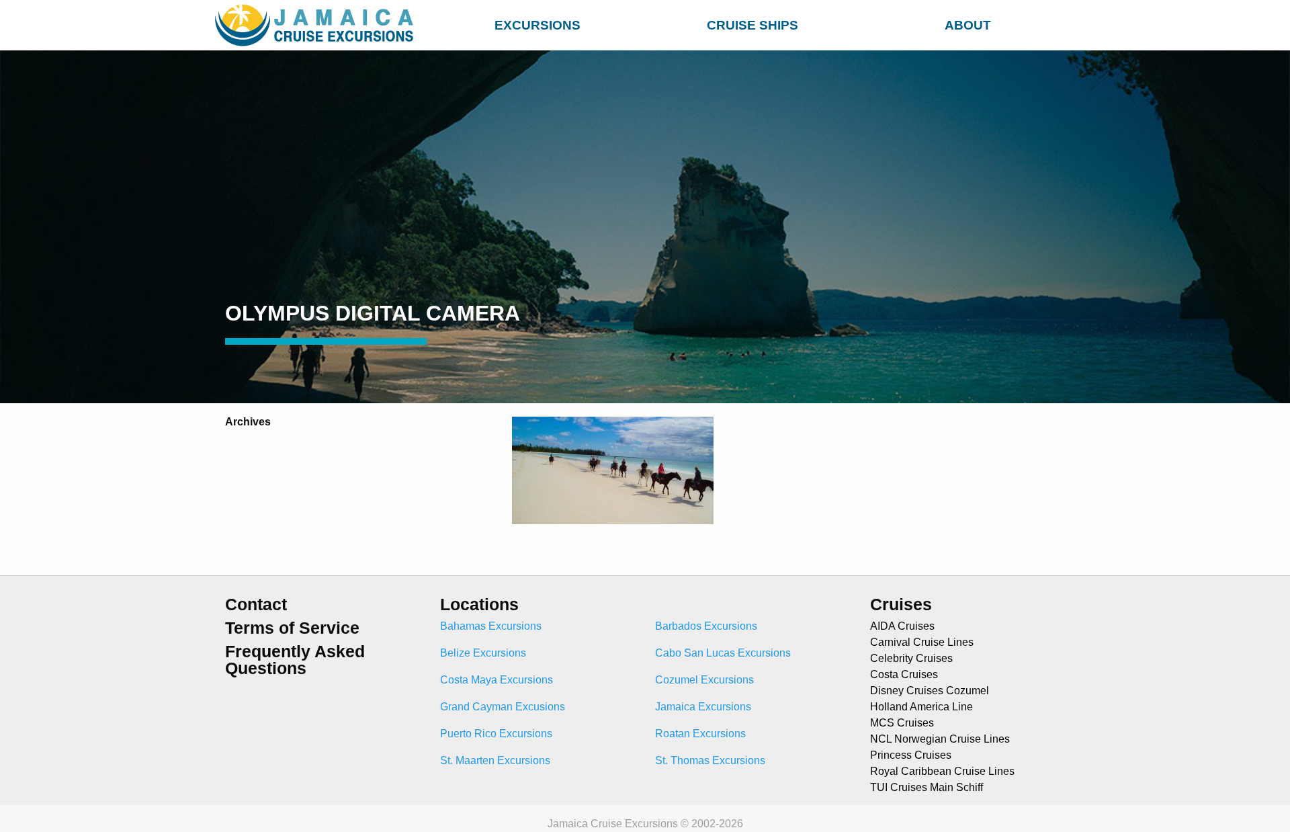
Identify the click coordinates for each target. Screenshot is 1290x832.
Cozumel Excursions (704, 679)
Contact (256, 604)
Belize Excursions (483, 653)
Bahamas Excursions (491, 626)
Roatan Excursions (700, 733)
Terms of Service (292, 628)
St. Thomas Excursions (710, 760)
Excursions (537, 25)
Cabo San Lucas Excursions (723, 653)
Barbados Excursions (706, 626)
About (968, 25)
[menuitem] (537, 23)
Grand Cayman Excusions (502, 706)
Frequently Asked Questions (295, 660)
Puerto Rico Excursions (496, 733)
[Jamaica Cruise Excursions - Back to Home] (317, 25)
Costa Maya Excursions (496, 679)
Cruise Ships (752, 25)
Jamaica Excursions (703, 706)
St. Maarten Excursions (495, 760)
